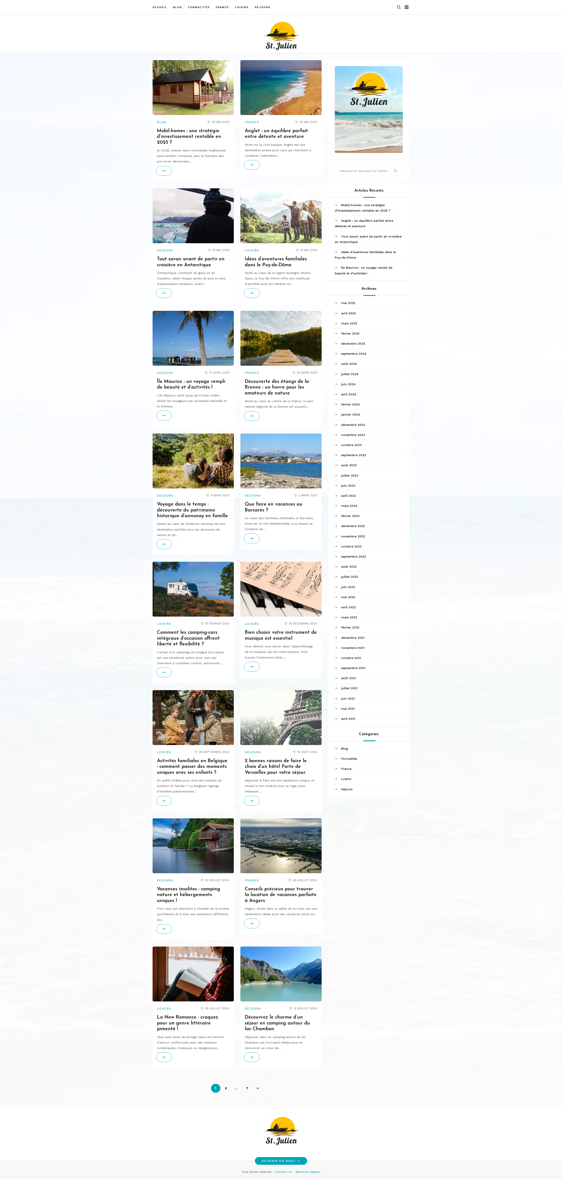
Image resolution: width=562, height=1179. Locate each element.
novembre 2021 (352, 647)
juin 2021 (348, 698)
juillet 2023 (349, 475)
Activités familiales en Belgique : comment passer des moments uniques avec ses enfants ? (192, 766)
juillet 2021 (349, 688)
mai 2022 (348, 597)
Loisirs (242, 7)
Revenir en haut (278, 1161)
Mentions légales (308, 1172)
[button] (399, 7)
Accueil (160, 7)
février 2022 (350, 627)
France (222, 7)
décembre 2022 (353, 526)
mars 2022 (349, 617)
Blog (177, 7)
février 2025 (350, 333)
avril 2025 (348, 313)
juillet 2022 (349, 576)
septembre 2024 (353, 353)
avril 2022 (348, 607)
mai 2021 (348, 708)
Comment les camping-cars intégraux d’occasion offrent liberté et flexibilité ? (188, 638)
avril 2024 (348, 394)
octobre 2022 (351, 546)
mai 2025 (348, 303)
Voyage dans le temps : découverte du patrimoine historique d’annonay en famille (192, 510)
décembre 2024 (353, 343)
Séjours (262, 7)
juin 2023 (348, 485)
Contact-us (283, 1172)
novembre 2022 (353, 536)
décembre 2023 (353, 424)
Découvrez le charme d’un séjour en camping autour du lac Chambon (277, 1023)
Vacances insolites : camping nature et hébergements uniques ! (188, 895)
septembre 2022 (353, 556)
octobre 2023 (351, 444)
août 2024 (349, 363)
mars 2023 (349, 505)
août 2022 (349, 566)
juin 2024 (348, 384)
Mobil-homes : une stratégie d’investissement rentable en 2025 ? (189, 136)
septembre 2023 (353, 455)
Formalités (199, 7)
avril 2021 (348, 718)
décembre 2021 (352, 637)
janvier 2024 (350, 414)
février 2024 (350, 404)
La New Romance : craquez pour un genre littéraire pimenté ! (187, 1023)
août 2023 (349, 465)
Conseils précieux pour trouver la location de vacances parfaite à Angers (281, 895)
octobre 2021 (351, 657)
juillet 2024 (349, 374)
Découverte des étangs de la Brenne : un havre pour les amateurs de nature (277, 387)
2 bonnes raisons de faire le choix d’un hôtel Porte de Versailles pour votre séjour (276, 766)
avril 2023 (348, 495)
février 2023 (350, 516)
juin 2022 (348, 587)
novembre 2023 (353, 434)
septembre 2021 (353, 668)
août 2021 (348, 678)
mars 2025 (349, 323)
